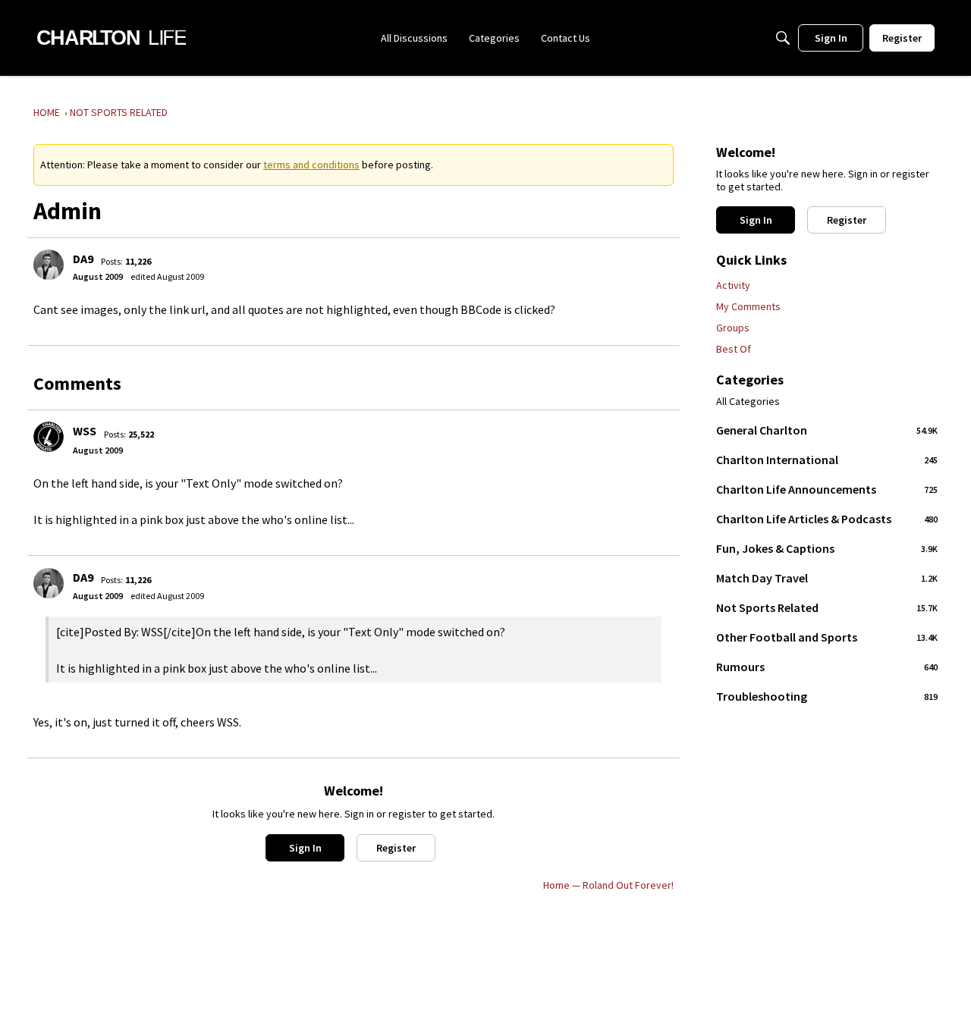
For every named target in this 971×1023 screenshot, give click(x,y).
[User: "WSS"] (48, 437)
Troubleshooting (827, 696)
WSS (84, 430)
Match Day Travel (827, 577)
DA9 (83, 258)
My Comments (748, 306)
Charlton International (827, 459)
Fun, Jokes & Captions (827, 548)
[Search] (783, 38)
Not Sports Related (827, 607)
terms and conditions (311, 164)
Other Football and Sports (827, 637)
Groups (732, 327)
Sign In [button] (305, 848)
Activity (733, 285)
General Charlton (827, 430)
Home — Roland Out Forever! (608, 885)
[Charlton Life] (111, 38)
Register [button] (396, 848)
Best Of (733, 349)
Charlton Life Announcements (827, 489)
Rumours (827, 666)
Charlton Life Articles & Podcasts (827, 518)
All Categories (748, 401)
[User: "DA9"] (48, 264)
